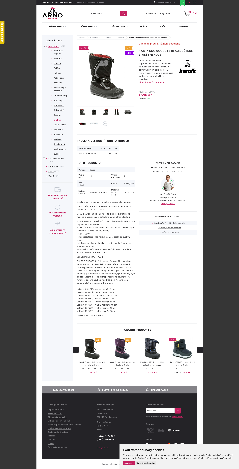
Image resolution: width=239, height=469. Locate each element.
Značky (162, 26)
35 (92, 368)
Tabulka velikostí (63, 390)
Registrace (165, 13)
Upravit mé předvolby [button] (145, 463)
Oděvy (143, 26)
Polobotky (59, 105)
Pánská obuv (88, 26)
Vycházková (60, 149)
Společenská (60, 125)
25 (122, 368)
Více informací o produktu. (151, 82)
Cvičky (57, 68)
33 (188, 368)
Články (51, 443)
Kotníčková (59, 78)
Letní (51, 171)
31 (152, 368)
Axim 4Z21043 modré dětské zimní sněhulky (152, 363)
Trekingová (59, 144)
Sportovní (58, 129)
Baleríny (58, 58)
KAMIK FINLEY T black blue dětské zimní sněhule (122, 363)
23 (116, 368)
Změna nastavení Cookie (59, 428)
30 (86, 368)
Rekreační (59, 110)
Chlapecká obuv (56, 158)
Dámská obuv (56, 26)
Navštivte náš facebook (165, 2)
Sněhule (57, 120)
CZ (182, 2)
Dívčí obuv (53, 46)
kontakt (102, 2)
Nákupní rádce (159, 390)
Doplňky (184, 26)
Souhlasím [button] (129, 463)
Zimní (51, 176)
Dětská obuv (119, 26)
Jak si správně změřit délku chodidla (169, 223)
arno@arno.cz (92, 2)
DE (194, 2)
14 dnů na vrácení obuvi (169, 232)
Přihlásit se (151, 13)
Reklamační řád (55, 413)
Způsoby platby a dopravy (169, 228)
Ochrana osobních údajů (59, 421)
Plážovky (58, 100)
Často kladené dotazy (115, 390)
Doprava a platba (56, 409)
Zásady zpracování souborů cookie (64, 424)
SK (188, 2)
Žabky (57, 154)
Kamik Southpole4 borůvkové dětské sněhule (92, 363)
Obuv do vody (60, 95)
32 (158, 368)
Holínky (57, 73)
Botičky (57, 63)
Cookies (52, 439)
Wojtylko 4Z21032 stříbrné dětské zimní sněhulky (182, 363)
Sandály (57, 115)
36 (98, 368)
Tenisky (57, 139)
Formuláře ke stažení (57, 447)
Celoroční (53, 166)
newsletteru (177, 416)
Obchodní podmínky (57, 417)
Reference (53, 436)
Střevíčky (58, 134)
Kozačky (58, 83)
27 (128, 368)
